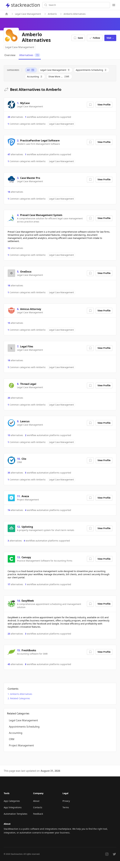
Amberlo (52, 13)
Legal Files (26, 346)
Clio (24, 458)
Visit (110, 37)
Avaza (25, 496)
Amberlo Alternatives (21, 693)
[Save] (90, 104)
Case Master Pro (30, 178)
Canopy (26, 557)
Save (80, 37)
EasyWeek (28, 600)
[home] (6, 14)
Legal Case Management (28, 13)
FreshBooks (29, 650)
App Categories (12, 800)
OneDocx (25, 271)
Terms (65, 807)
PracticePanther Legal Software (40, 140)
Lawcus (25, 421)
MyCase (25, 103)
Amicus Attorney (30, 309)
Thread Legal (28, 384)
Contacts (37, 807)
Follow (96, 37)
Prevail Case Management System (41, 215)
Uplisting (27, 526)
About (36, 800)
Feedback (38, 813)
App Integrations (13, 807)
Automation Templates (15, 813)
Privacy (66, 800)
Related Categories (20, 698)
